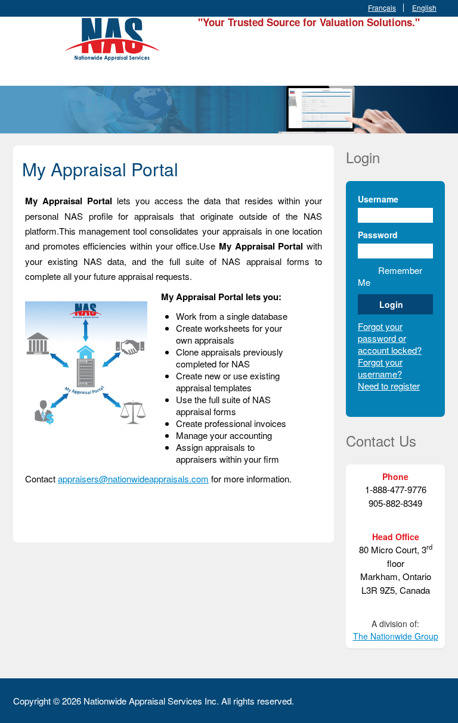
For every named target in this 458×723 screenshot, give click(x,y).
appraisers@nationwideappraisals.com (133, 478)
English (424, 8)
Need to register (389, 385)
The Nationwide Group (395, 636)
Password (378, 235)
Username (378, 199)
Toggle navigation (23, 45)
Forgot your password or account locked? (390, 338)
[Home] (114, 37)
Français (382, 8)
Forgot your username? (380, 368)
